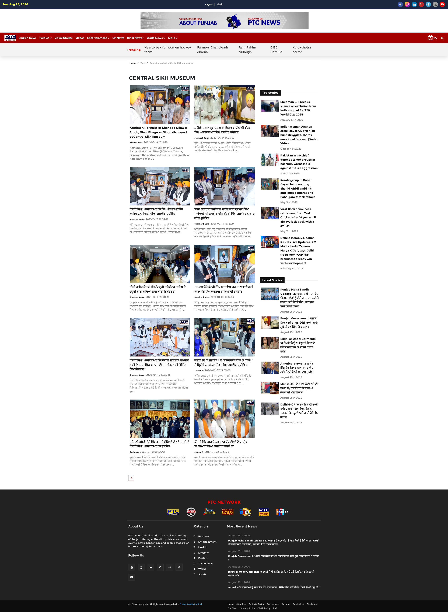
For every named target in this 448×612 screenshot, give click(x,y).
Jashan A (198, 370)
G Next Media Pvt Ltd (191, 604)
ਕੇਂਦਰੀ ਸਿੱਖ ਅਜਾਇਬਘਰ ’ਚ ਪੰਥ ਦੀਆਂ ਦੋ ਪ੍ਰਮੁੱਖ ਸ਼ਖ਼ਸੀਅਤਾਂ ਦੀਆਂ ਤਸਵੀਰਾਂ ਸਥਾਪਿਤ (220, 444)
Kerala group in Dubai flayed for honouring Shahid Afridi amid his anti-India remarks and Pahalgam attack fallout (297, 189)
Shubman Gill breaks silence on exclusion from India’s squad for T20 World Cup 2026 (298, 108)
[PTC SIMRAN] (264, 511)
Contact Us (298, 604)
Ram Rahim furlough (247, 50)
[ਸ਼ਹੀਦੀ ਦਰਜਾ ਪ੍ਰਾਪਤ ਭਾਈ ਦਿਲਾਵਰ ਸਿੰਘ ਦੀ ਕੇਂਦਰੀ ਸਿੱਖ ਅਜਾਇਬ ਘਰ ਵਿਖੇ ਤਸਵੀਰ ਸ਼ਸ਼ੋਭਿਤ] (224, 104)
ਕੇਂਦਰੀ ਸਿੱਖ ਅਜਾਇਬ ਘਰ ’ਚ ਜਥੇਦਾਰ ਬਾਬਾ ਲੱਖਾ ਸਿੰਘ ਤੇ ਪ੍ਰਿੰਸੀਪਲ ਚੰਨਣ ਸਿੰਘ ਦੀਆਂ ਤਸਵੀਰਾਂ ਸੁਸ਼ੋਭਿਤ (223, 363)
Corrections (273, 604)
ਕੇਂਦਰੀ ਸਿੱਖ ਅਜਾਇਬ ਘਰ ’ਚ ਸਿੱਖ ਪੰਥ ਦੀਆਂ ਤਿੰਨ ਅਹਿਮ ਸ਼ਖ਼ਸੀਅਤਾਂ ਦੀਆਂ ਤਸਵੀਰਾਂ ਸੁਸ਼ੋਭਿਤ (156, 212)
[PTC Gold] (227, 511)
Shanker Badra (137, 219)
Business (203, 536)
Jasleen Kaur (136, 142)
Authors (286, 604)
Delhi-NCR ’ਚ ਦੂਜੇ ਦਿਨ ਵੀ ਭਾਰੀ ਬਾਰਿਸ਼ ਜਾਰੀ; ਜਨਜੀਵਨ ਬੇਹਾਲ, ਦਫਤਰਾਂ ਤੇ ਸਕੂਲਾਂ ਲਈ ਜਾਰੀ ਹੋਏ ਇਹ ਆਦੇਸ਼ (299, 411)
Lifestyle (203, 552)
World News (155, 38)
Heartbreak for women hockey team (167, 50)
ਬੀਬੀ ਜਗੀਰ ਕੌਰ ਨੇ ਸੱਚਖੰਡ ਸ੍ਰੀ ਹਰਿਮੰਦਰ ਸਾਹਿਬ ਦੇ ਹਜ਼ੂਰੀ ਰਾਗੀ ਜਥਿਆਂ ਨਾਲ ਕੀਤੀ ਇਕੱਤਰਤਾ (158, 289)
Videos (79, 38)
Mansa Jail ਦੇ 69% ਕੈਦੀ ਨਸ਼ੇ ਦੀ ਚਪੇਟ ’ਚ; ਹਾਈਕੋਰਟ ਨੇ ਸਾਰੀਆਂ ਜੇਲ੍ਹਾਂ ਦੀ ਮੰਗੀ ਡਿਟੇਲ (299, 388)
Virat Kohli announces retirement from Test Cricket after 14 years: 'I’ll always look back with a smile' (298, 217)
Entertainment (97, 38)
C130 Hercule (276, 50)
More (172, 38)
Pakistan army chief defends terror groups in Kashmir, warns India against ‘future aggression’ (299, 162)
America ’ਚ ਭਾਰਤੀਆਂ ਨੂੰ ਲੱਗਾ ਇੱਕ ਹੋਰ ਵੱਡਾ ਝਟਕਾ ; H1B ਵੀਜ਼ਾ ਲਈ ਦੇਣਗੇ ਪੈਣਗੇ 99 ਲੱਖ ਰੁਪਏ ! (297, 368)
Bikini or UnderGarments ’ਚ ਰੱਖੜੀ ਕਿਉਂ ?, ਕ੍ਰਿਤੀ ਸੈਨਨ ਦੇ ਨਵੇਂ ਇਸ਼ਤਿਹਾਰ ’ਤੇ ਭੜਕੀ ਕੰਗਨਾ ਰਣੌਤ (298, 345)
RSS (275, 608)
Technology (205, 563)
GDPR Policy (263, 608)
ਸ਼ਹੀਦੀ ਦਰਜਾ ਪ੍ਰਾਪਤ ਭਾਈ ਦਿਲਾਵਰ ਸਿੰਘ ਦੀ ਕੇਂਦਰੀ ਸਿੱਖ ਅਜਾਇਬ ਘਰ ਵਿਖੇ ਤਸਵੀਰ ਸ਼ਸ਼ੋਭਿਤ (222, 130)
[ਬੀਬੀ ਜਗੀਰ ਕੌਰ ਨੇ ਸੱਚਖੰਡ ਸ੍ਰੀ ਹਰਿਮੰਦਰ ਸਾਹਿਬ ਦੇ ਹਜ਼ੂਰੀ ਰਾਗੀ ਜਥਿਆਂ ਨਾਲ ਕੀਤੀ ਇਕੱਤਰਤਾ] (160, 263)
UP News (118, 38)
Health (202, 547)
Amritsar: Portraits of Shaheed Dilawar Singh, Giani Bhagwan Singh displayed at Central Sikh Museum (158, 132)
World (202, 569)
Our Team (233, 608)
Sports (202, 574)
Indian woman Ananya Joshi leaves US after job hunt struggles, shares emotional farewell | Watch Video (299, 135)
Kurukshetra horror (301, 50)
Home (133, 63)
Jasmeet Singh (201, 138)
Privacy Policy (247, 608)
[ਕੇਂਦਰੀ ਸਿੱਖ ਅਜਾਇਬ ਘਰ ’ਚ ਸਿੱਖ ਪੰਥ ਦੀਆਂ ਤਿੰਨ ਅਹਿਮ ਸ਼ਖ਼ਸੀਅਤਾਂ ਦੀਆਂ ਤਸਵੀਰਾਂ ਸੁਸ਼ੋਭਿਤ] (160, 186)
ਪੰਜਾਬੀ (220, 4)
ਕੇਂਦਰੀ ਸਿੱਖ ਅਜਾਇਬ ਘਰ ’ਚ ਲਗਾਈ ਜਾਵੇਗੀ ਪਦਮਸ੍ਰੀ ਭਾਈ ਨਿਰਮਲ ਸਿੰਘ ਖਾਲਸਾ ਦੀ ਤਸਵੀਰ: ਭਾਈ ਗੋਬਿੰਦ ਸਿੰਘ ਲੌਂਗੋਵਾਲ (159, 365)
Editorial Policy (256, 604)
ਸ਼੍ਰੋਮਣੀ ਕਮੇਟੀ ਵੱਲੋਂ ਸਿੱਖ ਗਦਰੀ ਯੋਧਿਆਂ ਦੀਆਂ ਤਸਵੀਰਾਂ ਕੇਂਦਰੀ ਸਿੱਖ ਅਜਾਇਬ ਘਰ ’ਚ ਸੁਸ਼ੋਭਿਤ (159, 444)
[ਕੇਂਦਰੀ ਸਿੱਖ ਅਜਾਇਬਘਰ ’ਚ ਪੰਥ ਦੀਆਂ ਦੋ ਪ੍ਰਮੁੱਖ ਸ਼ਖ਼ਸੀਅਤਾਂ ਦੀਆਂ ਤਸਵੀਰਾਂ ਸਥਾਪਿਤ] (224, 418)
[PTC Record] (191, 511)
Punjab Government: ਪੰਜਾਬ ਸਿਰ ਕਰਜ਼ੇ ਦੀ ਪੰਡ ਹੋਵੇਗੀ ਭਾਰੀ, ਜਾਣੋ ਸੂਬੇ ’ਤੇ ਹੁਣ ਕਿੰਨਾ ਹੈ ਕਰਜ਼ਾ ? (299, 322)
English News (28, 38)
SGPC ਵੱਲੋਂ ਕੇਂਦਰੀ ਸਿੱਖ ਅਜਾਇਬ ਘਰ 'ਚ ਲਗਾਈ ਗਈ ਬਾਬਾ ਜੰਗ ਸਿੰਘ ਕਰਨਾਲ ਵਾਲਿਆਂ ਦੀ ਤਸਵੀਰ (223, 289)
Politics (44, 38)
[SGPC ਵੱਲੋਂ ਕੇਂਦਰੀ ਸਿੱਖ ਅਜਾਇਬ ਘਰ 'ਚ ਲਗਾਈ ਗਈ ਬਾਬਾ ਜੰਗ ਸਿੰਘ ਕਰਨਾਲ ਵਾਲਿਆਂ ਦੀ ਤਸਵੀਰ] (224, 263)
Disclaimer (312, 604)
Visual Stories (64, 38)
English (209, 4)
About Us (241, 604)
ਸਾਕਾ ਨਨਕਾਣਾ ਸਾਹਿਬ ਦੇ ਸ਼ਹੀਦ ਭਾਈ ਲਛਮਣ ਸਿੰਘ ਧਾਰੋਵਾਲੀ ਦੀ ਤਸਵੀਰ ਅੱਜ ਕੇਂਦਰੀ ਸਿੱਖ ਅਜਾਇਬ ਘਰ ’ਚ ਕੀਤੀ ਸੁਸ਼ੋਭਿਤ (224, 214)
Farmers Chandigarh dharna (212, 50)
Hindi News (134, 38)
